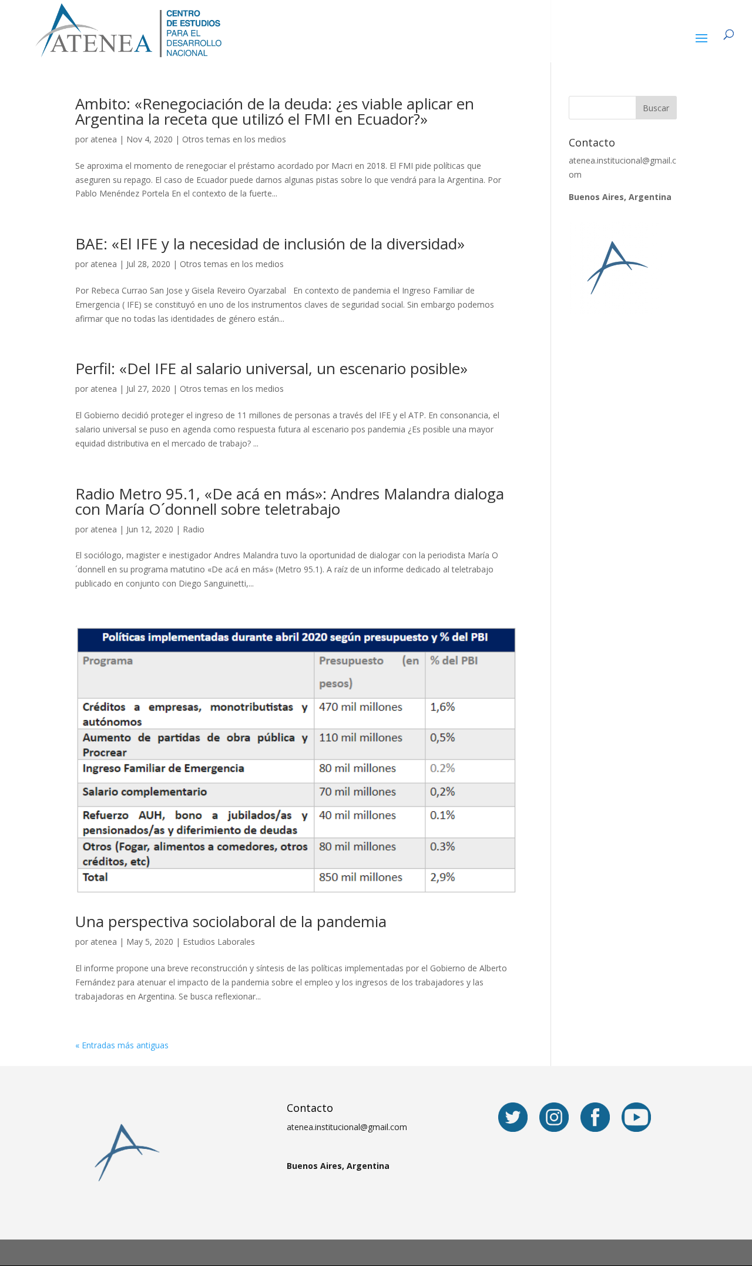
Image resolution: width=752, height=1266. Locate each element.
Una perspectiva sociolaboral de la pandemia (231, 921)
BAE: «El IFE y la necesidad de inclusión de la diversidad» (270, 243)
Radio (193, 529)
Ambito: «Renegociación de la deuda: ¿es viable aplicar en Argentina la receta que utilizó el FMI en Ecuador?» (274, 111)
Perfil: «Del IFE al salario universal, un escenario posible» (271, 368)
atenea (103, 139)
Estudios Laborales (219, 941)
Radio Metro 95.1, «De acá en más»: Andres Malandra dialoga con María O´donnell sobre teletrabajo (289, 501)
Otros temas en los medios (234, 139)
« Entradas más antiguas (122, 1045)
